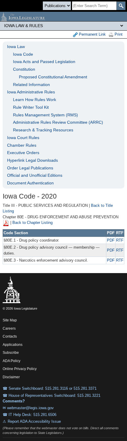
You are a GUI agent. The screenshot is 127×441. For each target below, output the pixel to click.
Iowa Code (23, 54)
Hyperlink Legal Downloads (32, 160)
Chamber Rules (21, 145)
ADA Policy (11, 361)
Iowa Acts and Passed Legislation (44, 61)
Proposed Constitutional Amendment (53, 77)
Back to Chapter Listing (32, 223)
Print (118, 34)
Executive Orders (23, 152)
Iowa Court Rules (23, 137)
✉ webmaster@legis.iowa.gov (28, 408)
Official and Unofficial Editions (34, 175)
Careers (9, 328)
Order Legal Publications (30, 168)
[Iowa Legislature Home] (63, 16)
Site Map (10, 320)
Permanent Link (92, 34)
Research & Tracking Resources (43, 130)
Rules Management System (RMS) (45, 115)
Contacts (10, 336)
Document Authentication (30, 183)
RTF (119, 240)
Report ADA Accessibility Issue (34, 421)
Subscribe (11, 353)
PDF (111, 240)
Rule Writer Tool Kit (31, 107)
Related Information (31, 84)
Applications (12, 345)
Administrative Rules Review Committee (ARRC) (58, 122)
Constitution (24, 69)
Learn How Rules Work (34, 99)
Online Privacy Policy (20, 369)
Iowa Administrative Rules (31, 92)
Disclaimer (11, 377)
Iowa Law (16, 46)
